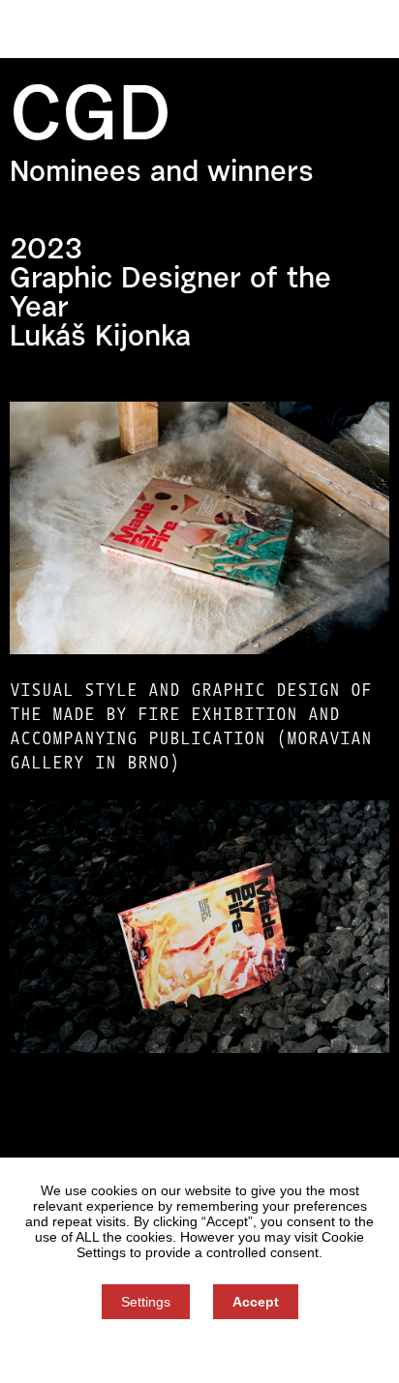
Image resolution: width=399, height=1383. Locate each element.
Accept (255, 1301)
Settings (145, 1301)
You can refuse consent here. (199, 1351)
